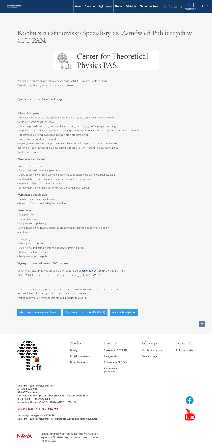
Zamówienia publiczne (111, 370)
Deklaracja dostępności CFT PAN (35, 415)
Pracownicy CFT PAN (115, 362)
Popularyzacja (150, 356)
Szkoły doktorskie (152, 350)
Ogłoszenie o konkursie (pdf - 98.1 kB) (85, 312)
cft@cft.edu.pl (25, 409)
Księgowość (110, 356)
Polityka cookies (185, 350)
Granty (73, 350)
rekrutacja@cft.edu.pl (93, 270)
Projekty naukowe (80, 356)
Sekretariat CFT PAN (115, 350)
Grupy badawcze (79, 362)
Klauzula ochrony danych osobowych (39, 312)
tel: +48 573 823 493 (47, 409)
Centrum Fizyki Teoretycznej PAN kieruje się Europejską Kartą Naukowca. (57, 419)
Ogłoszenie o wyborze (123, 312)
